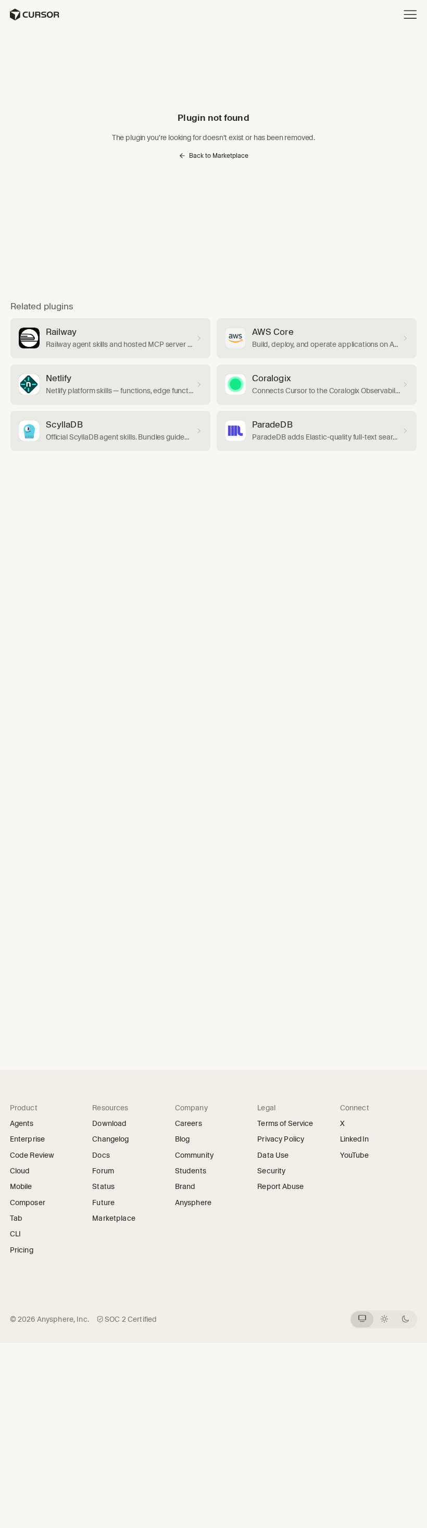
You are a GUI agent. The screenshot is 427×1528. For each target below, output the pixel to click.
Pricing (21, 1250)
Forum (106, 1171)
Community (194, 1155)
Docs (101, 1155)
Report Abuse (280, 1186)
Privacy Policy (280, 1139)
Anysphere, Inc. (63, 1319)
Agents (22, 1123)
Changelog (110, 1139)
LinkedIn (357, 1139)
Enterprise (27, 1139)
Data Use (272, 1155)
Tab (16, 1218)
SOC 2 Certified (131, 1319)
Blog (182, 1139)
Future (106, 1202)
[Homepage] (34, 14)
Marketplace (113, 1218)
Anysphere (197, 1202)
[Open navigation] (410, 14)
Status (106, 1186)
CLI (15, 1234)
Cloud (20, 1171)
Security (271, 1171)
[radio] (362, 1319)
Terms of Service (285, 1123)
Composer (27, 1202)
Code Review (32, 1155)
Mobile (21, 1186)
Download (109, 1123)
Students (190, 1171)
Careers (188, 1123)
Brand (185, 1186)
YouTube (357, 1155)
